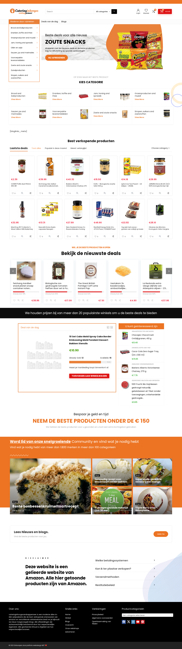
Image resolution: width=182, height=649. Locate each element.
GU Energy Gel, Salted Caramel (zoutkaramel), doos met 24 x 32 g (48, 186)
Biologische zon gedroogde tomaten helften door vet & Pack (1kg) (25, 287)
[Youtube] (138, 622)
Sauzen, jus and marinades (22, 52)
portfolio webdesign (33, 645)
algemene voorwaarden (102, 618)
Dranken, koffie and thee (21, 33)
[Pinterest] (143, 622)
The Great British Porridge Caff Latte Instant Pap (55, 286)
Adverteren (70, 632)
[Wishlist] (146, 10)
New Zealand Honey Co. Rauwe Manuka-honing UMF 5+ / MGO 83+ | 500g (76, 229)
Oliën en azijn (16, 47)
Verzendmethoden (107, 577)
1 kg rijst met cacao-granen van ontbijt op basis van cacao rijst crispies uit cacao (132, 230)
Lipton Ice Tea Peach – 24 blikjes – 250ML (131, 185)
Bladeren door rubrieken (22, 21)
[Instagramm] (133, 622)
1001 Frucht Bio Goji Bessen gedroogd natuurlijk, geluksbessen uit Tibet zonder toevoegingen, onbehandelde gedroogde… (146, 391)
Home (67, 614)
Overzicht (69, 625)
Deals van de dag (49, 21)
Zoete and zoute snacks (21, 65)
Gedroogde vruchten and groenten (145, 380)
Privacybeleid (97, 614)
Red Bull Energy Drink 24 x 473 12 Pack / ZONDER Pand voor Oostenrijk (104, 229)
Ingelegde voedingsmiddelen (142, 364)
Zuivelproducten (18, 70)
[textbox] (147, 615)
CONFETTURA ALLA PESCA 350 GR (21, 185)
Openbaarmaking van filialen (101, 622)
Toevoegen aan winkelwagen (89, 375)
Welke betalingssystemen (111, 560)
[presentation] (13, 271)
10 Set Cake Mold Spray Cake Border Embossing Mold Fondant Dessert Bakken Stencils (90, 340)
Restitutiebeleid (105, 585)
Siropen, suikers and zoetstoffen (19, 76)
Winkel (68, 618)
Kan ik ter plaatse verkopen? (113, 568)
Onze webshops (72, 628)
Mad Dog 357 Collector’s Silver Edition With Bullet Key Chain (22, 229)
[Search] (114, 11)
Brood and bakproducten (21, 28)
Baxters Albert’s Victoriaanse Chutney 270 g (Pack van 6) (76, 186)
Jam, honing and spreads (22, 42)
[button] (125, 560)
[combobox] (147, 615)
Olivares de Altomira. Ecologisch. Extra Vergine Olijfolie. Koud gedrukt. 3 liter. (159, 230)
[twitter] (128, 622)
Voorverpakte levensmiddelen (18, 59)
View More (16, 99)
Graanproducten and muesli (23, 37)
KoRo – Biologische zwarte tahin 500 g (104, 185)
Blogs (63, 21)
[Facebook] (124, 622)
